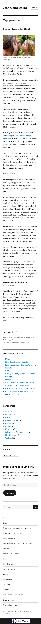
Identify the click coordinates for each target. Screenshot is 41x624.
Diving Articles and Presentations (17, 528)
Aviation (8, 411)
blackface (22, 340)
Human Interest (19, 338)
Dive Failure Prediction (12, 605)
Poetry (8, 380)
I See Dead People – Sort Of (16, 362)
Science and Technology (15, 432)
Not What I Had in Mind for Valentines (21, 388)
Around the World (10, 569)
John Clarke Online (15, 7)
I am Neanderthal (16, 29)
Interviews (7, 579)
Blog (7, 371)
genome (29, 340)
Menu (34, 7)
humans (6, 342)
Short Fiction (10, 435)
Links (5, 559)
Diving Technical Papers (13, 533)
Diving (8, 414)
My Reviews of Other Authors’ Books (18, 543)
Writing (14, 340)
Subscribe (10, 493)
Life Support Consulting (13, 595)
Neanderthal (24, 342)
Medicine (9, 423)
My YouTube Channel (12, 554)
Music (7, 426)
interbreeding (14, 342)
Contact (6, 585)
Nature (8, 429)
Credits (6, 590)
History (8, 417)
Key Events (8, 564)
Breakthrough (9, 600)
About (5, 574)
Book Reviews (9, 538)
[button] (19, 45)
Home (7, 359)
